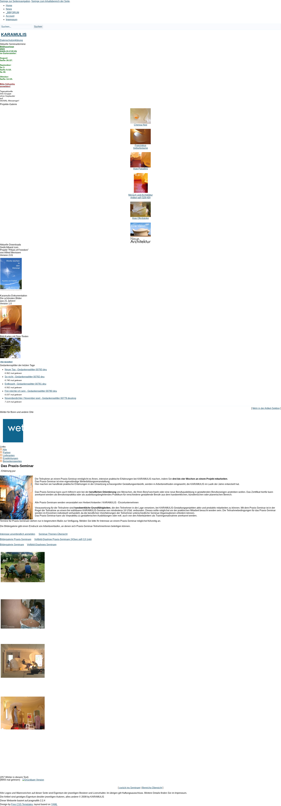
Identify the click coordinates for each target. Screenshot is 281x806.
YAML (54, 804)
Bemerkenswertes (12, 461)
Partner (7, 452)
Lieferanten (9, 455)
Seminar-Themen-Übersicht (53, 534)
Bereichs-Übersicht (152, 787)
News (9, 9)
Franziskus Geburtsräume (140, 146)
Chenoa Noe (140, 125)
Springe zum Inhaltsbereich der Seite (50, 1)
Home (9, 5)
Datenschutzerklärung (11, 40)
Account (10, 16)
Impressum (11, 19)
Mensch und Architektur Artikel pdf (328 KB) (140, 196)
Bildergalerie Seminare (12, 544)
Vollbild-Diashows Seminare (41, 544)
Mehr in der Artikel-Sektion (266, 408)
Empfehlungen (10, 458)
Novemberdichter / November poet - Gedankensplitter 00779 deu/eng (40, 398)
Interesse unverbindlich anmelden (17, 534)
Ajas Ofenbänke (140, 218)
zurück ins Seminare (129, 787)
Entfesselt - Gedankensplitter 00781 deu (25, 384)
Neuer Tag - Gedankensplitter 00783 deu (26, 369)
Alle (5, 449)
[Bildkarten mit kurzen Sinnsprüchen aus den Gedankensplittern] (10, 357)
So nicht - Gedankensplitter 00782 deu (24, 376)
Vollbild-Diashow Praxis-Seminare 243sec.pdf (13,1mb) (63, 539)
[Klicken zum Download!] (11, 290)
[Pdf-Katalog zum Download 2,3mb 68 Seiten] (11, 333)
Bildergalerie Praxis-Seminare (15, 539)
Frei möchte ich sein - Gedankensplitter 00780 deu (31, 391)
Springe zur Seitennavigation (15, 1)
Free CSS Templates (22, 804)
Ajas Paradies (140, 168)
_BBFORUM (12, 12)
